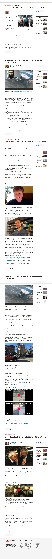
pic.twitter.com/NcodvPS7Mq (16, 419)
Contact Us (37, 544)
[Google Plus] (30, 545)
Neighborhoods (12, 1)
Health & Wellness (21, 546)
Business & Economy (18, 5)
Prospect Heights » (38, 22)
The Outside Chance (27, 543)
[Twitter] (30, 542)
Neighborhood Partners (38, 542)
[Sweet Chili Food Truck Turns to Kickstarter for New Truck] (25, 20)
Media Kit (37, 547)
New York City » (38, 85)
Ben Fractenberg (13, 65)
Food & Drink (23, 5)
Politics (16, 434)
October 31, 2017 (14, 420)
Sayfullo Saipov (22, 97)
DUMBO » (37, 151)
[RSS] (30, 547)
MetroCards (7, 482)
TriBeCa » (37, 291)
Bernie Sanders (20, 468)
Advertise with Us (38, 543)
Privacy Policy (10, 555)
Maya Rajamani (13, 442)
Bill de (31, 470)
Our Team (37, 545)
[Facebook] (30, 543)
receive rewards (17, 46)
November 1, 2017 (17, 161)
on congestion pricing (18, 525)
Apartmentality (26, 545)
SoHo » (37, 27)
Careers (37, 546)
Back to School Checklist (27, 542)
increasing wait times (24, 472)
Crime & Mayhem (17, 139)
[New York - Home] (3, 1)
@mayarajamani (13, 443)
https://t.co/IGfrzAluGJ (21, 160)
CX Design (23, 247)
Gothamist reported (14, 387)
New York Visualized (27, 544)
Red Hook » (37, 159)
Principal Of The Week (27, 548)
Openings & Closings (27, 547)
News (16, 1)
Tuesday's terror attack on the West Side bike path (12, 151)
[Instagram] (30, 546)
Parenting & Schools (21, 547)
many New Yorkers (15, 468)
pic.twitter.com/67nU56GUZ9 (24, 423)
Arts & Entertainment (21, 542)
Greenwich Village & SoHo (9, 139)
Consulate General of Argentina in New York (25, 331)
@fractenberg (12, 66)
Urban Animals (20, 551)
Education (20, 544)
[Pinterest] (30, 544)
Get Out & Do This (27, 546)
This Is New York (26, 549)
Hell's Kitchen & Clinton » (39, 76)
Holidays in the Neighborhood (28, 550)
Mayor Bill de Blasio (8, 260)
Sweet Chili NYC (7, 19)
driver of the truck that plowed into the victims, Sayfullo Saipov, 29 (16, 257)
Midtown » (37, 296)
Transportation (20, 434)
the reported (16, 184)
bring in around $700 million (21, 500)
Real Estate (20, 549)
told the (17, 211)
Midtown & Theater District (10, 5)
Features (20, 1)
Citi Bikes (23, 382)
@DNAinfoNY (8, 423)
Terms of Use (7, 555)
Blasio (6, 471)
